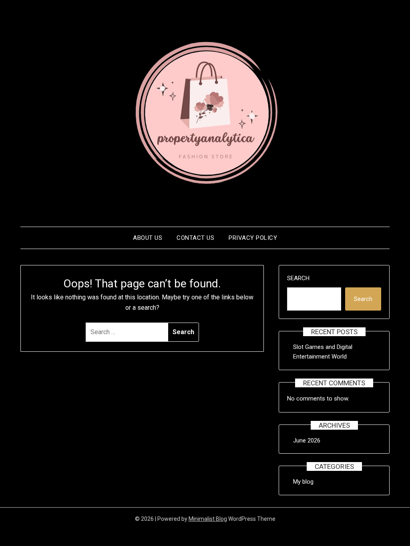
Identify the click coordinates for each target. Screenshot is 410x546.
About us (147, 237)
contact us (195, 237)
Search (298, 278)
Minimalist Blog (208, 519)
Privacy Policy (253, 237)
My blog (303, 481)
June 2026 (306, 440)
